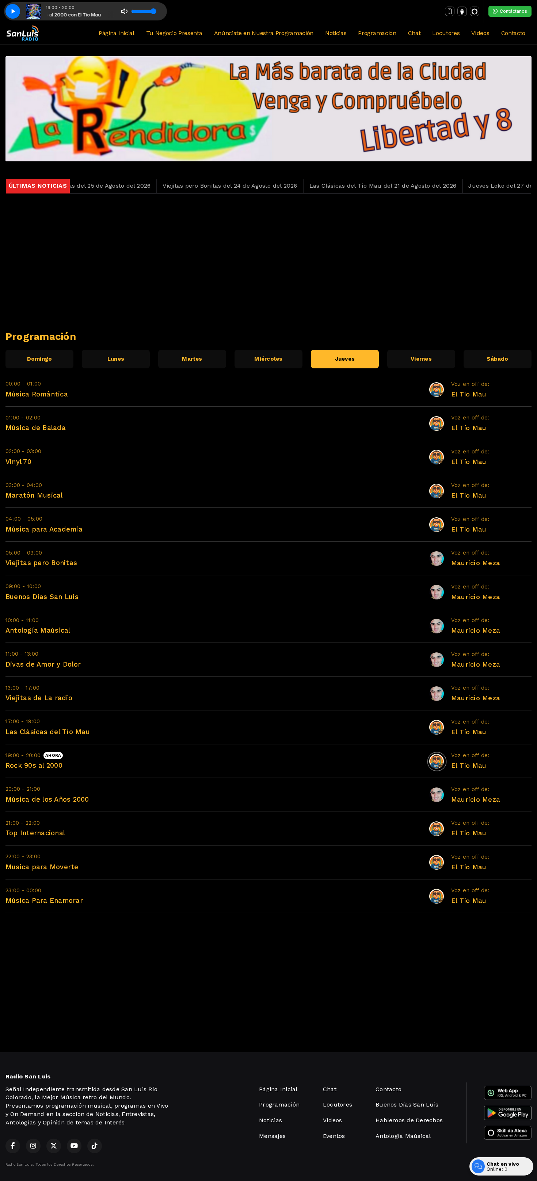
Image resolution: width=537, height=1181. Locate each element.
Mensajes (272, 1135)
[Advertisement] (268, 262)
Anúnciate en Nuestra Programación (263, 33)
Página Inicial (116, 33)
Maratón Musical (34, 495)
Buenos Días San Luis (42, 597)
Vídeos (480, 33)
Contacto (513, 33)
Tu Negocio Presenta (174, 33)
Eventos (334, 1135)
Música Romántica (36, 394)
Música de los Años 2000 (47, 799)
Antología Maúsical (37, 630)
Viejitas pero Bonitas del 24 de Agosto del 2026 (199, 185)
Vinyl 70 (18, 461)
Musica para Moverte (42, 867)
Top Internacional (35, 833)
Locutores (446, 33)
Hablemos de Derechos (409, 1120)
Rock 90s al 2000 (33, 765)
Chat (414, 33)
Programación (377, 33)
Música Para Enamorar (44, 900)
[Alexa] (474, 11)
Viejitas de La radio (38, 698)
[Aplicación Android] (462, 11)
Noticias (335, 33)
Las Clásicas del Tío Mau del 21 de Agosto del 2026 (352, 185)
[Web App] (449, 11)
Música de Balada (35, 428)
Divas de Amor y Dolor (43, 664)
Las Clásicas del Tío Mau (47, 732)
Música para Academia (44, 529)
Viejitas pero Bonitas (41, 563)
